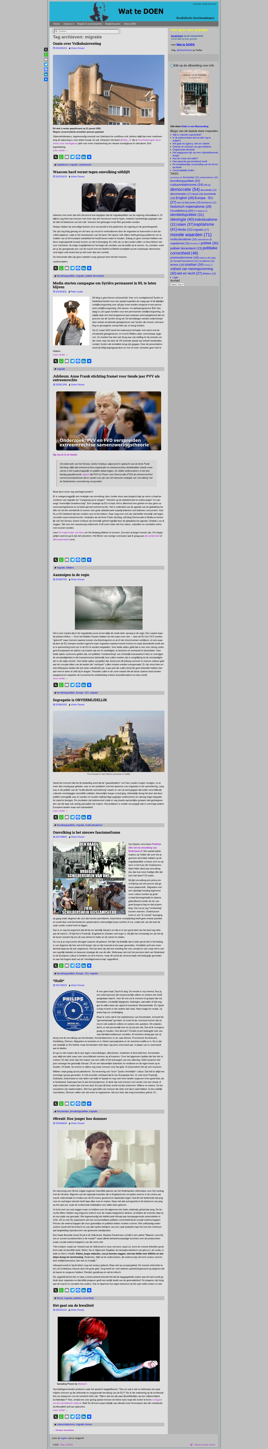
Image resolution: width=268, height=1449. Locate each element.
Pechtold (195, 244)
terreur (88, 1424)
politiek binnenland (94, 275)
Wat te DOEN (66, 1445)
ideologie (182, 219)
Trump (208, 265)
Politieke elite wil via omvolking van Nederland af (144, 847)
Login (175, 277)
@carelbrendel (152, 536)
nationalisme (204, 239)
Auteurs (67, 23)
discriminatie (181, 193)
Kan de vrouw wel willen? (185, 158)
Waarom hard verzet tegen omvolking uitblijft (91, 171)
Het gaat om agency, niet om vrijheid (191, 143)
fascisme (193, 202)
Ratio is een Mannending (195, 126)
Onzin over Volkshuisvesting (77, 43)
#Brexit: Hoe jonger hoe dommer (80, 1118)
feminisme (208, 202)
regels (64, 1438)
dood (197, 194)
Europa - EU (82, 692)
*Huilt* (58, 980)
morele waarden (191, 234)
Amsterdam (63, 1111)
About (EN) (130, 23)
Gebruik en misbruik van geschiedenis (192, 146)
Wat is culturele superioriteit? (187, 134)
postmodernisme (184, 257)
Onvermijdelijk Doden (183, 170)
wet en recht (189, 273)
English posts (112, 23)
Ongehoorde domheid (183, 149)
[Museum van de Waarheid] (194, 93)
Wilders (70, 567)
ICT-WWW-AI (201, 211)
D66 (207, 185)
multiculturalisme (93, 825)
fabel (180, 203)
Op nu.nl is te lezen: (65, 454)
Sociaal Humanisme (185, 261)
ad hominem (176, 177)
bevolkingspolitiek (66, 275)
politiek (209, 243)
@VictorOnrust (184, 50)
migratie (74, 164)
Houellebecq (181, 210)
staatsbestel (85, 164)
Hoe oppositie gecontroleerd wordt (190, 161)
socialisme (206, 261)
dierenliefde (208, 190)
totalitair (194, 264)
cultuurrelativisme (66, 1424)
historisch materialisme (190, 206)
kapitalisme (62, 164)
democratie (185, 189)
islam (185, 224)
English (185, 198)
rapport (85, 474)
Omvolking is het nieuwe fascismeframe (86, 832)
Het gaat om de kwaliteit (73, 1305)
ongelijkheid (179, 243)
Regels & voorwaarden (89, 23)
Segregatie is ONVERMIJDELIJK (80, 699)
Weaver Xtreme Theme (204, 1445)
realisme (204, 258)
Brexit (60, 1298)
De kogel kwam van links (71, 532)
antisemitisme (209, 177)
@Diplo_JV (126, 140)
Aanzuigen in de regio (71, 574)
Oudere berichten (63, 1430)
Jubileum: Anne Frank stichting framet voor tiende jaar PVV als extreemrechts (106, 378)
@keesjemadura (61, 539)
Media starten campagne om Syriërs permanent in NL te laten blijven (104, 285)
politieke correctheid (83, 1298)
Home (57, 23)
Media (185, 229)
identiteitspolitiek (187, 215)
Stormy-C (82, 1384)
